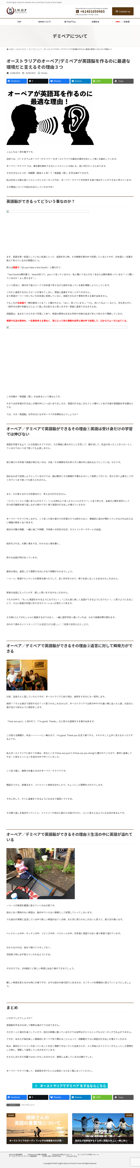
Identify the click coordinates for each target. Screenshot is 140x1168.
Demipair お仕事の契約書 (37, 1154)
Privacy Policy (71, 1156)
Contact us (124, 11)
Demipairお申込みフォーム (62, 1154)
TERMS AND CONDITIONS (51, 1156)
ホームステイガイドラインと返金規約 (23, 1156)
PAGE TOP (134, 1130)
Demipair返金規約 (15, 1154)
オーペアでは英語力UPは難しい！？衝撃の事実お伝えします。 (59, 624)
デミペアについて (28, 1105)
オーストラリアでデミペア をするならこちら (72, 1085)
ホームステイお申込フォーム (88, 1154)
